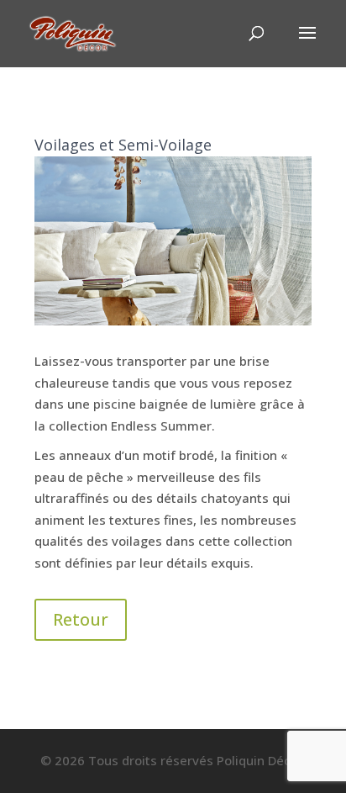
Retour (80, 619)
